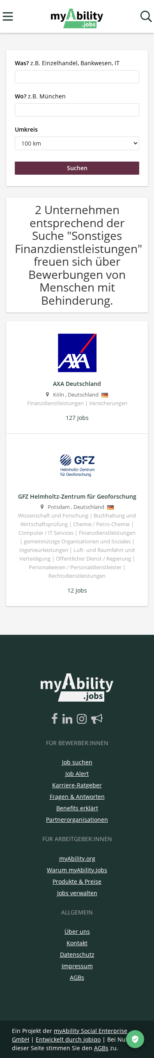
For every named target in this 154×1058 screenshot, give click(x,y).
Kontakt (77, 943)
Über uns (77, 931)
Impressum (77, 966)
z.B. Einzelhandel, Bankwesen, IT (67, 63)
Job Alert (77, 774)
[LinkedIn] (68, 719)
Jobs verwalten (77, 893)
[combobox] (77, 76)
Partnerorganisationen (77, 819)
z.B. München (40, 96)
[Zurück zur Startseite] (77, 17)
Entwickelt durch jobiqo (68, 1039)
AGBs (77, 977)
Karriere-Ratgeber (77, 785)
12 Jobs (77, 590)
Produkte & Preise (77, 881)
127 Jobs (77, 418)
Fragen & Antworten (77, 796)
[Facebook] (56, 719)
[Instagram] (83, 719)
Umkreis (26, 129)
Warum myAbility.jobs (77, 870)
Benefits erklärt (77, 808)
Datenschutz (77, 954)
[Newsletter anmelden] (97, 719)
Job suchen (77, 762)
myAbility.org (77, 858)
